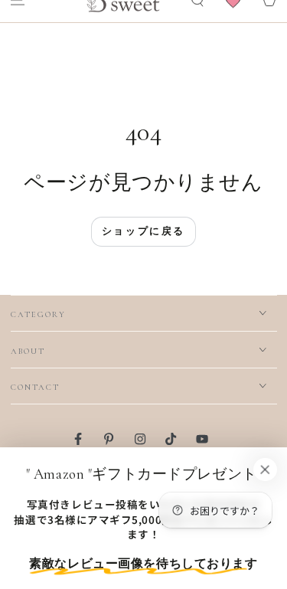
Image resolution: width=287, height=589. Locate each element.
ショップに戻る (143, 231)
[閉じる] (264, 469)
